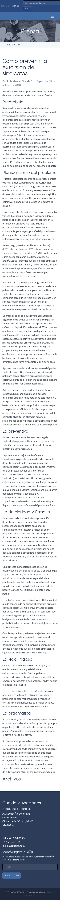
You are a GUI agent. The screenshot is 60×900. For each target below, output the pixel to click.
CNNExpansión (39, 81)
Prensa (16, 44)
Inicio (8, 44)
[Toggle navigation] (52, 16)
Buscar (28, 8)
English (15, 6)
